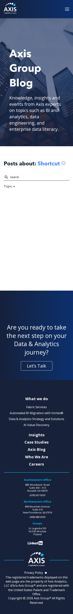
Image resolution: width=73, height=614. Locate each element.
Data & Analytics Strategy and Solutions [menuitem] (36, 419)
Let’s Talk (36, 366)
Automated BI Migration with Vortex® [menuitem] (36, 413)
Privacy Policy (33, 573)
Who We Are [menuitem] (36, 457)
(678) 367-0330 (37, 495)
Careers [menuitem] (36, 464)
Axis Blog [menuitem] (36, 449)
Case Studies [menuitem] (37, 442)
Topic (8, 186)
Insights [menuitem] (37, 435)
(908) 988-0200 (37, 516)
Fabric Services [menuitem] (36, 407)
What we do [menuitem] (36, 399)
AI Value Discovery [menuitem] (36, 425)
